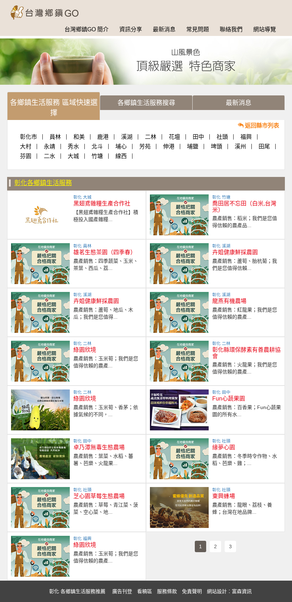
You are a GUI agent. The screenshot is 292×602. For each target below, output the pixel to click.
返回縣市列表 (261, 125)
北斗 (97, 146)
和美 (79, 137)
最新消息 (164, 29)
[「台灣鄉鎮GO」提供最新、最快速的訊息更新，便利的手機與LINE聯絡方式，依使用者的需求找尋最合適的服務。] (49, 9)
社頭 (222, 137)
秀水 (73, 146)
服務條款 (167, 591)
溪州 (240, 146)
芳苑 (145, 146)
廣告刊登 (122, 591)
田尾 (264, 146)
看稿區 (144, 591)
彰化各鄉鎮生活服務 (43, 183)
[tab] (53, 106)
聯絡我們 (231, 29)
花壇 (174, 137)
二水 (49, 156)
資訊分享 (130, 29)
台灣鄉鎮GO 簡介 (86, 29)
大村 (25, 146)
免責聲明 (192, 591)
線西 (121, 156)
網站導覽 (264, 29)
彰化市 (28, 137)
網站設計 (217, 591)
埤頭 (216, 146)
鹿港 (103, 137)
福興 (246, 137)
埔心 (121, 146)
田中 (198, 137)
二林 (150, 137)
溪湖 (126, 137)
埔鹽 (192, 146)
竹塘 (97, 156)
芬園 (25, 156)
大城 (73, 156)
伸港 (168, 146)
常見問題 (197, 29)
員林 (55, 137)
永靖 (49, 146)
